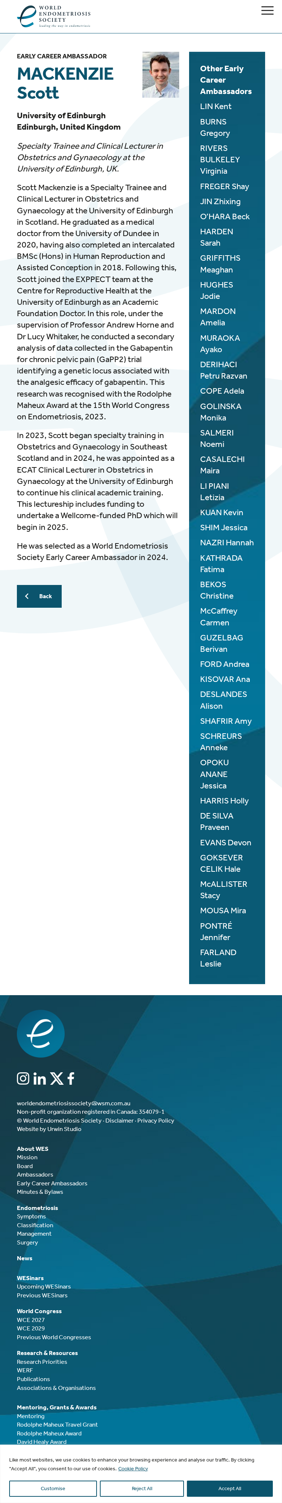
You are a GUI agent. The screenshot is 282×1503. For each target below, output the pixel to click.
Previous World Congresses (54, 1337)
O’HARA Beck (225, 216)
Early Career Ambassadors (52, 1183)
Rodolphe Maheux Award (49, 1433)
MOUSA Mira (223, 910)
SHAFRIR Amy (226, 721)
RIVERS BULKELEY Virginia (220, 159)
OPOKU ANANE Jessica (214, 774)
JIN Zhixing (220, 201)
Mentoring (30, 1416)
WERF (25, 1370)
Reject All (142, 1488)
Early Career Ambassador (62, 56)
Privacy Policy (155, 1120)
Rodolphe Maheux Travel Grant (57, 1424)
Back (45, 596)
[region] (141, 1474)
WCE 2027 (31, 1319)
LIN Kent (216, 106)
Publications (33, 1379)
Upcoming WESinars (44, 1286)
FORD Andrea (224, 664)
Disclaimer (119, 1120)
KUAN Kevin (221, 512)
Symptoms (31, 1216)
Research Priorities (42, 1361)
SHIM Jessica (223, 527)
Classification (35, 1225)
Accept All (229, 1488)
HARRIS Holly (224, 801)
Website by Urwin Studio (49, 1128)
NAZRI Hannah (227, 543)
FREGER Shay (224, 186)
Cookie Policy (133, 1469)
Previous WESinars (42, 1295)
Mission (27, 1157)
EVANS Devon (226, 843)
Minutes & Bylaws (40, 1191)
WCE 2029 (31, 1328)
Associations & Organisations (56, 1387)
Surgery (27, 1242)
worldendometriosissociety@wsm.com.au (73, 1103)
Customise (53, 1488)
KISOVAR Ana (225, 679)
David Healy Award (41, 1441)
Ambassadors (35, 1174)
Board (25, 1166)
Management (34, 1233)
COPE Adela (222, 391)
